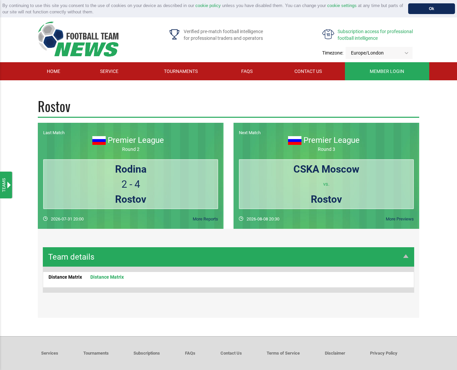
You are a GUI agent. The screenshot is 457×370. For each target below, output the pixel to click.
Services (49, 353)
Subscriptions (146, 353)
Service (109, 71)
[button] (96, 12)
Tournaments (181, 71)
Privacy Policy (383, 353)
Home (53, 71)
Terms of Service (283, 353)
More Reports (205, 218)
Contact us (308, 71)
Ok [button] (431, 8)
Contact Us (231, 353)
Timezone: (332, 53)
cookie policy (208, 5)
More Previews (400, 218)
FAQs (247, 71)
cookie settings (342, 5)
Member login (387, 71)
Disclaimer (335, 353)
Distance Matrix (107, 277)
